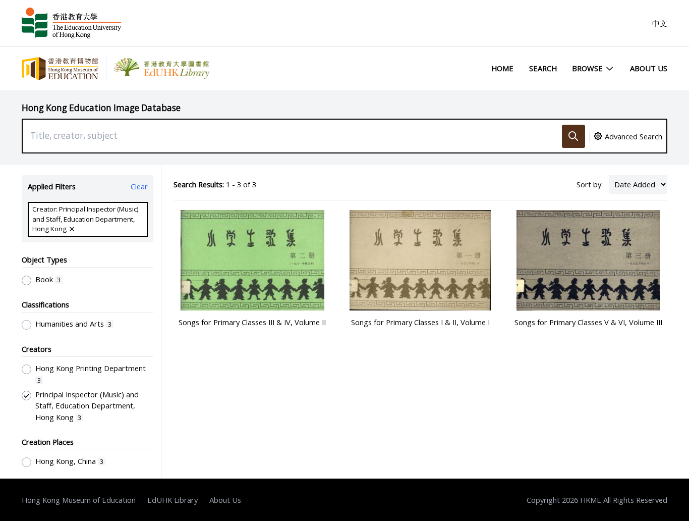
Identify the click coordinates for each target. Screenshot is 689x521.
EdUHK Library (172, 500)
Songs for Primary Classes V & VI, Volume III (588, 322)
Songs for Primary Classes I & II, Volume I (420, 322)
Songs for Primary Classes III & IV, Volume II (252, 322)
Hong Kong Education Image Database (101, 108)
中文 (659, 23)
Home (502, 68)
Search (543, 68)
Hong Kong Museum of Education (79, 500)
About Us (648, 68)
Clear (139, 186)
